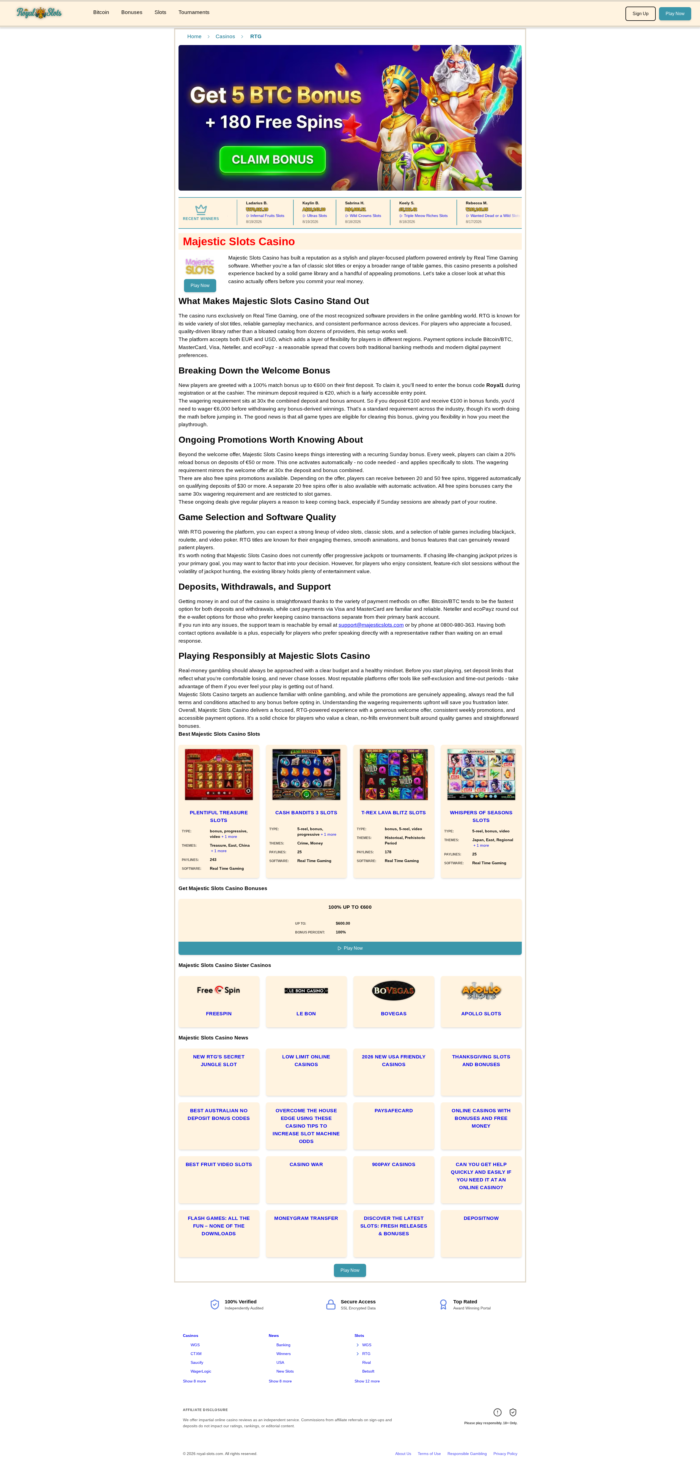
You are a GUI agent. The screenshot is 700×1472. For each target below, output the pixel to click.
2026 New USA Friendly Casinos (394, 1060)
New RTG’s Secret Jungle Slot (219, 1060)
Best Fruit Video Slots (219, 1164)
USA (280, 1362)
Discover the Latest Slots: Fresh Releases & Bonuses (393, 1225)
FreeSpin (219, 1013)
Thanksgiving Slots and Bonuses (481, 1060)
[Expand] (358, 1345)
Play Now (675, 13)
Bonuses (131, 12)
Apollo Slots (481, 1013)
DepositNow (481, 1218)
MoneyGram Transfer (306, 1218)
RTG (366, 1353)
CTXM (196, 1353)
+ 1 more (229, 836)
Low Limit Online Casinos (306, 1060)
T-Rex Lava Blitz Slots (393, 812)
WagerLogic (201, 1371)
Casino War (306, 1164)
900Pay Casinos (393, 1164)
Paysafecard (394, 1110)
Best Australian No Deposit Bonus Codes (219, 1114)
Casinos (225, 36)
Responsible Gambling (467, 1453)
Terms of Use (429, 1453)
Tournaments (194, 12)
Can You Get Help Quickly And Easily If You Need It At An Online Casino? (481, 1176)
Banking (283, 1345)
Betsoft (368, 1371)
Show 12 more (367, 1381)
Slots (160, 12)
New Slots (285, 1371)
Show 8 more (194, 1381)
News (274, 1335)
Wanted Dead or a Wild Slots (487, 215)
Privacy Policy (505, 1453)
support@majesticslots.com (371, 625)
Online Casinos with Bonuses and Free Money (481, 1118)
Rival (366, 1362)
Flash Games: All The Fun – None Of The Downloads (219, 1225)
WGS (195, 1345)
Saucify (197, 1362)
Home (194, 36)
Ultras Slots (309, 215)
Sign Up (641, 13)
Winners (283, 1353)
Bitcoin (101, 12)
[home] (45, 22)
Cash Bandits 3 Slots (306, 812)
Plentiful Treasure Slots (219, 816)
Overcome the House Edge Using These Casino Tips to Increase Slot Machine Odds (306, 1126)
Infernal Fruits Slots (259, 215)
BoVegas (394, 1013)
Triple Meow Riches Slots (417, 215)
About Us (403, 1453)
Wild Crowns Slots (357, 215)
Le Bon (306, 1013)
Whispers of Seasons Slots (481, 816)
